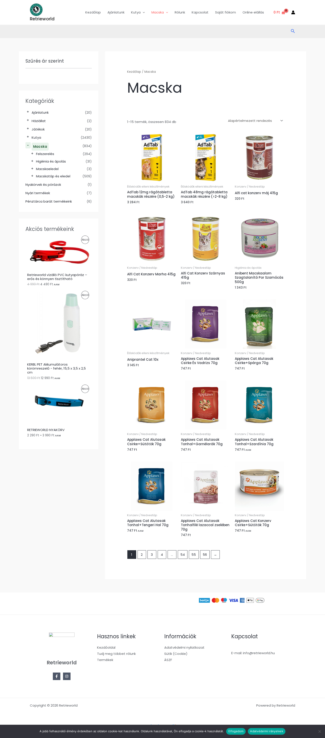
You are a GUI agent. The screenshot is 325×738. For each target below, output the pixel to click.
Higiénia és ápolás (51, 161)
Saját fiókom (225, 12)
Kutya (36, 137)
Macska (40, 146)
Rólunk (180, 12)
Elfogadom (235, 731)
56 (205, 554)
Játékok (38, 129)
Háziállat (39, 121)
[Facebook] (56, 676)
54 (182, 554)
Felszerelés (45, 153)
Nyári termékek (37, 193)
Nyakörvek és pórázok (43, 184)
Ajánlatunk (115, 12)
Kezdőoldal (106, 647)
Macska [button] (157, 12)
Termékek (105, 659)
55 (193, 554)
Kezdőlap (93, 12)
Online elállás (253, 12)
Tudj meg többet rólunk (116, 653)
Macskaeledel (47, 169)
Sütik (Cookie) (175, 653)
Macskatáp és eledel (53, 176)
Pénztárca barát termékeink (48, 201)
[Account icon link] (293, 12)
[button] (143, 12)
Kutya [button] (136, 12)
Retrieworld (42, 19)
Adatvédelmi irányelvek (266, 731)
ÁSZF (168, 659)
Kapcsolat (200, 12)
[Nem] (319, 731)
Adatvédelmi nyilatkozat (184, 647)
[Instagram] (67, 676)
